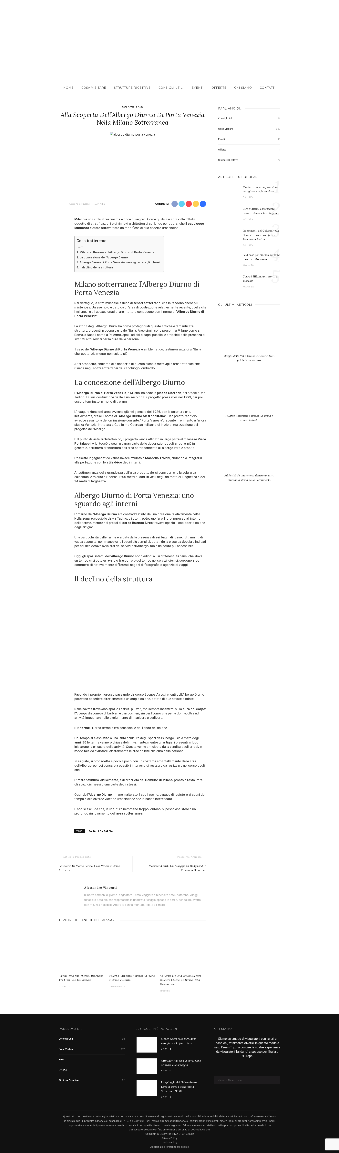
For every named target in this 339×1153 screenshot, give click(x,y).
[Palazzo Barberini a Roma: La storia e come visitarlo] (132, 950)
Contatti (268, 87)
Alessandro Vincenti (79, 204)
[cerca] (316, 11)
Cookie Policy (169, 1142)
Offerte (218, 87)
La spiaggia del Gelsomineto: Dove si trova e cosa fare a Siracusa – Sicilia (261, 235)
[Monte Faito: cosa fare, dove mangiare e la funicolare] (228, 192)
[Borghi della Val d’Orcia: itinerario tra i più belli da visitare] (82, 950)
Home (68, 87)
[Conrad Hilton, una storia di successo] (228, 280)
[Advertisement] (169, 52)
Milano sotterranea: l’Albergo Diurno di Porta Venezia (117, 252)
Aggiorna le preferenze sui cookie (169, 1146)
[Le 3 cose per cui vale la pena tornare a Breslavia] (228, 259)
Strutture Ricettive (132, 87)
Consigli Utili (171, 87)
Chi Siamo (243, 87)
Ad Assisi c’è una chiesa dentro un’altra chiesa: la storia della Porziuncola (180, 980)
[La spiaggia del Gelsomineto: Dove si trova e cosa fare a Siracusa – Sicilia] (228, 236)
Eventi (198, 87)
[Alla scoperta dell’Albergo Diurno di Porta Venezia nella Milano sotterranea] (132, 134)
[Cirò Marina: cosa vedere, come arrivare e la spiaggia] (228, 214)
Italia (92, 831)
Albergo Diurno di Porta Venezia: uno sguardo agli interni (120, 262)
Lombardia (105, 831)
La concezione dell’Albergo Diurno (104, 257)
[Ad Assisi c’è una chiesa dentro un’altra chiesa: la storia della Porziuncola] (183, 950)
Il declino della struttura (96, 267)
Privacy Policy (169, 1138)
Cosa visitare (93, 87)
